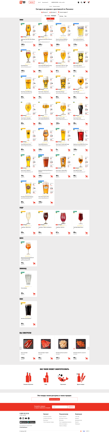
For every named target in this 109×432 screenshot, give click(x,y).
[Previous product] (21, 348)
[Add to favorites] (34, 45)
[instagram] (23, 418)
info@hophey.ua (23, 427)
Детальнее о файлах (76, 430)
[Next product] (88, 348)
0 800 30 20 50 (54, 2)
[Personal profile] (78, 2)
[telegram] (29, 418)
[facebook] (20, 418)
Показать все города (54, 399)
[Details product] (28, 30)
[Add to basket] (34, 358)
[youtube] (26, 418)
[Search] (81, 2)
